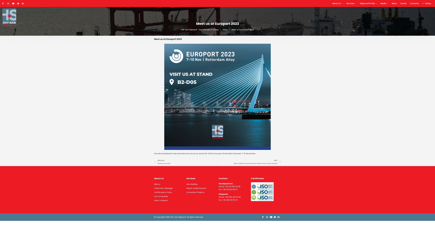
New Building (191, 184)
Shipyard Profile (367, 3)
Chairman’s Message (163, 188)
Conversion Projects (195, 192)
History (157, 184)
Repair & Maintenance (196, 188)
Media (383, 3)
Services (350, 3)
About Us (336, 3)
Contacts (414, 3)
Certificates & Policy (163, 192)
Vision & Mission (161, 200)
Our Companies (161, 196)
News (394, 3)
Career (403, 3)
